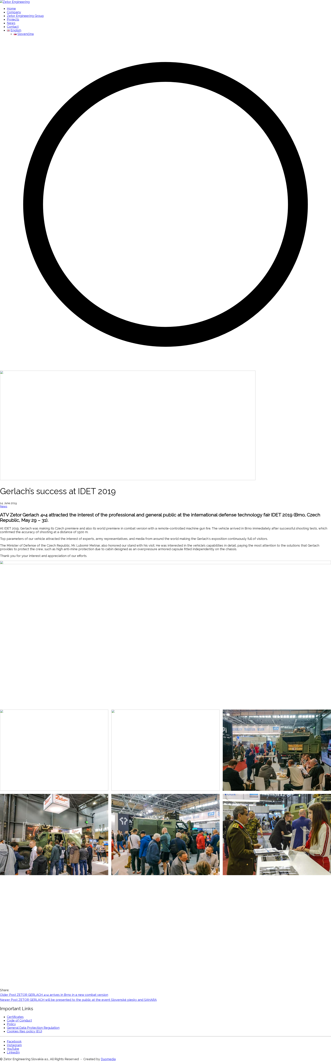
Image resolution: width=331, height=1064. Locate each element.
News (3, 506)
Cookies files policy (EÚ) (24, 1031)
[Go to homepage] (15, 2)
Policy (11, 1024)
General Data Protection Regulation (33, 1028)
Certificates (15, 1017)
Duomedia (108, 1059)
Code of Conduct (19, 1020)
